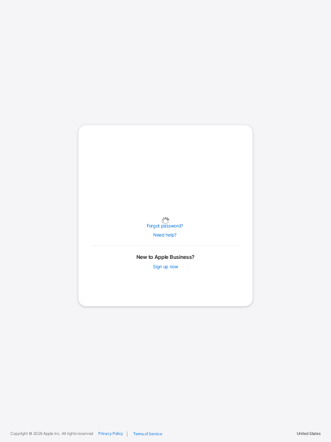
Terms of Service (147, 433)
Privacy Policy (110, 433)
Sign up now (165, 266)
